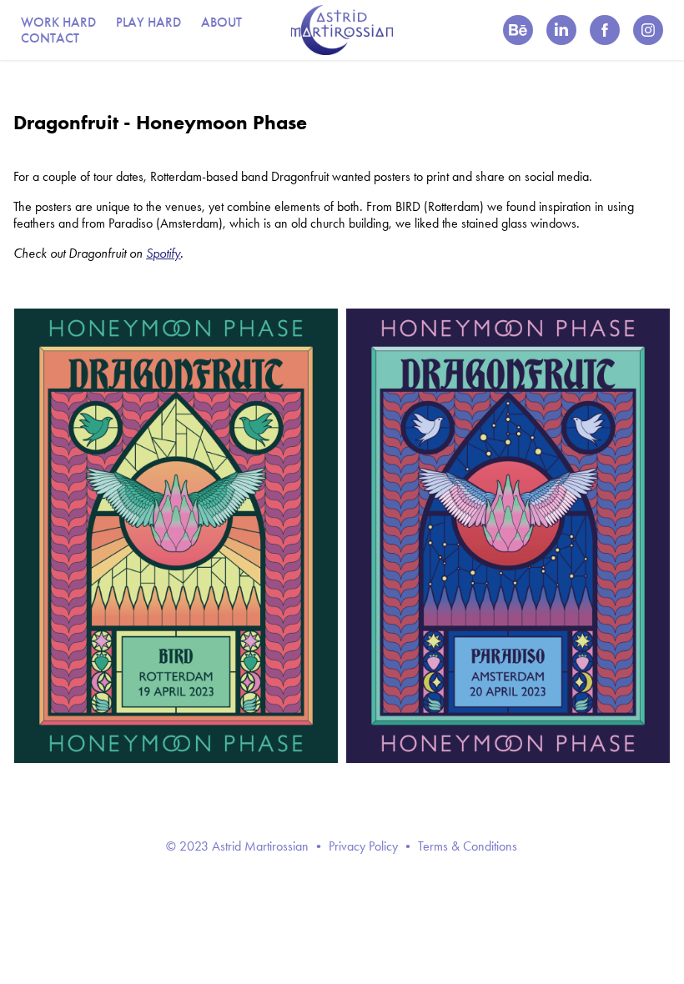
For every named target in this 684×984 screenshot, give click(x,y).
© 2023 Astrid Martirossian (237, 846)
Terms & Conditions (467, 846)
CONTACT (50, 38)
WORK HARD (58, 22)
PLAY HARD (148, 22)
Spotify (163, 253)
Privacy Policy (363, 846)
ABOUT (221, 22)
